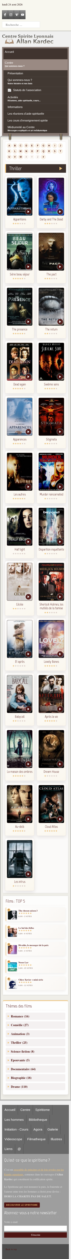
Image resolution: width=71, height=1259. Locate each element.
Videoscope (13, 1139)
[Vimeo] (17, 14)
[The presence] (19, 307)
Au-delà (19, 827)
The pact (51, 274)
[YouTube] (23, 14)
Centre (25, 1110)
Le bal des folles (26, 928)
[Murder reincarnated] (51, 472)
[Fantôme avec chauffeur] (19, 362)
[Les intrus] (19, 859)
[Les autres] (19, 472)
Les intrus (19, 882)
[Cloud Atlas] (51, 804)
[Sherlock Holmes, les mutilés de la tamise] (51, 582)
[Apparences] (19, 417)
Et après (19, 661)
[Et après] (19, 639)
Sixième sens (51, 384)
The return (51, 329)
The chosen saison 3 (28, 910)
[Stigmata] (51, 417)
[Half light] (19, 527)
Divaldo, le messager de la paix (33, 945)
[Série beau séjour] (19, 252)
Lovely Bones (51, 661)
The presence (19, 329)
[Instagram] (11, 14)
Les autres (20, 494)
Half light (19, 549)
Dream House (51, 772)
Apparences (19, 439)
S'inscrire (35, 1235)
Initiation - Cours (16, 1129)
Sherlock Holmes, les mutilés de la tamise (51, 606)
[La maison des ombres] (19, 749)
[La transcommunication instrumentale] (19, 197)
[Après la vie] (51, 694)
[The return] (51, 307)
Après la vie (51, 716)
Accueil (9, 1110)
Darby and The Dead (51, 219)
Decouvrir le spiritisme (22, 1205)
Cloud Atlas (51, 827)
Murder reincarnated (51, 494)
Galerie (52, 1129)
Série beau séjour (20, 274)
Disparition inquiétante (51, 549)
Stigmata (51, 439)
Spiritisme (42, 1110)
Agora (37, 1129)
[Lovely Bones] (51, 639)
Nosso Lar (23, 962)
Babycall (20, 716)
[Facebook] (5, 14)
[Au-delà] (19, 804)
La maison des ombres (19, 772)
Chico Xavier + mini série (30, 979)
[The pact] (51, 252)
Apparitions (19, 219)
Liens (8, 1149)
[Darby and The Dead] (51, 197)
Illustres (56, 1139)
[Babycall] (19, 694)
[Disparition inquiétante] (51, 527)
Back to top (11, 1249)
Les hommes (14, 1119)
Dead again (19, 384)
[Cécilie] (19, 582)
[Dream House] (51, 749)
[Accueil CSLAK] (28, 39)
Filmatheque (36, 1139)
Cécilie (19, 604)
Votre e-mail (11, 1222)
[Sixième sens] (51, 362)
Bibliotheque (38, 1119)
